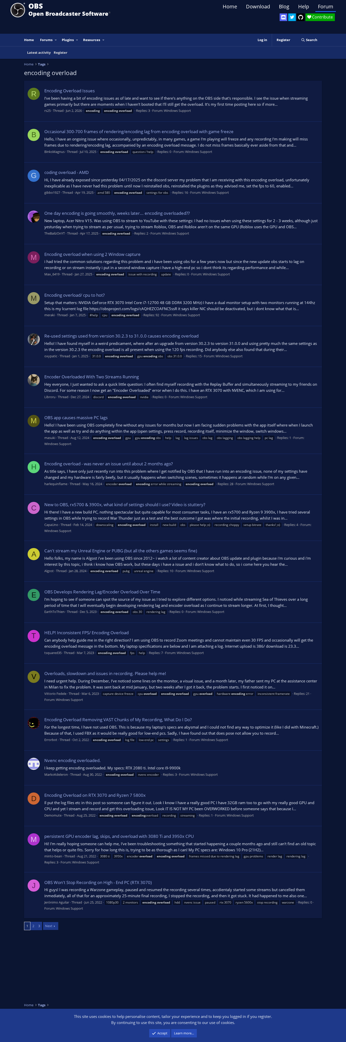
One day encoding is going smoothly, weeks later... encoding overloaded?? (117, 213)
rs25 (47, 110)
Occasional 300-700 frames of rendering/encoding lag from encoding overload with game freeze (139, 131)
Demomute (53, 815)
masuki (49, 437)
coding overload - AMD (66, 172)
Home (230, 6)
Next (48, 926)
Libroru (49, 397)
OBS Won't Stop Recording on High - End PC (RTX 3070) (98, 882)
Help (303, 6)
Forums (46, 40)
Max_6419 (52, 274)
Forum (325, 6)
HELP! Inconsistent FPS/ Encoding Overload (86, 632)
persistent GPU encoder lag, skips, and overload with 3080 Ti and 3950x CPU (119, 836)
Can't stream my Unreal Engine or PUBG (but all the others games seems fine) (120, 551)
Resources (91, 40)
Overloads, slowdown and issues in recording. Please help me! (105, 673)
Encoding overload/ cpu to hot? (74, 295)
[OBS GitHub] (300, 17)
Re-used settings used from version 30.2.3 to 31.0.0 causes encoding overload (121, 336)
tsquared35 (53, 652)
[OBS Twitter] (292, 17)
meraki (49, 315)
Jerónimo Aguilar (56, 902)
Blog (284, 6)
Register (60, 52)
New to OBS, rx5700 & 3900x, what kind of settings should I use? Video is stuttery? (124, 504)
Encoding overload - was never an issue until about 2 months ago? (108, 464)
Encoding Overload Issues (69, 91)
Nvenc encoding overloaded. (72, 760)
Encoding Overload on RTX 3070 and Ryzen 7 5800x (95, 795)
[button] (56, 40)
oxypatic (50, 356)
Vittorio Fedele (55, 693)
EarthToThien (54, 611)
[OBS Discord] (283, 17)
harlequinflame (55, 484)
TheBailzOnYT (54, 233)
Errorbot (50, 739)
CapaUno (51, 524)
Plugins (68, 40)
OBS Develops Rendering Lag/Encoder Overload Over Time (102, 592)
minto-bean (53, 856)
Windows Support (177, 110)
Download (258, 6)
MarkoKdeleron (56, 774)
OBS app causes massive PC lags (76, 417)
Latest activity (39, 52)
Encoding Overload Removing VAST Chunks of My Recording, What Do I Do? (118, 719)
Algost (49, 571)
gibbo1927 (52, 192)
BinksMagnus (54, 151)
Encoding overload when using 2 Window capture (92, 254)
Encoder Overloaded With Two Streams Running (91, 377)
